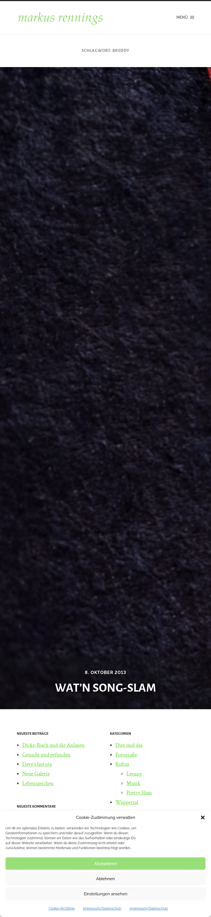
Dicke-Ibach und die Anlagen (53, 745)
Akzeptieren (105, 863)
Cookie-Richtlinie (62, 908)
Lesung (134, 773)
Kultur (122, 764)
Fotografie (126, 754)
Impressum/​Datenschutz (102, 908)
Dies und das (129, 745)
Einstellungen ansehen (105, 893)
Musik (133, 783)
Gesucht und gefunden (46, 754)
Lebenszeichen (38, 783)
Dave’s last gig (37, 764)
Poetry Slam (139, 792)
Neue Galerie (36, 773)
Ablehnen (105, 878)
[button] (203, 817)
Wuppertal (126, 802)
